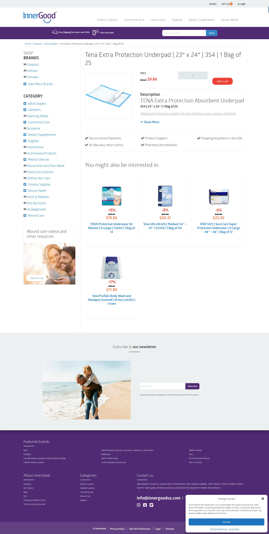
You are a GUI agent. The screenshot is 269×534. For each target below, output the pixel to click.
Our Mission (28, 488)
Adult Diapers (51, 43)
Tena (191, 454)
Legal (158, 528)
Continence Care (134, 20)
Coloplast (32, 64)
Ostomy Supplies (107, 20)
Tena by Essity (36, 203)
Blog (25, 492)
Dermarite (33, 128)
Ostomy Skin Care (38, 178)
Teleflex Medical (195, 450)
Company (27, 484)
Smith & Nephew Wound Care (113, 462)
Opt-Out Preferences (218, 529)
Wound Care (158, 20)
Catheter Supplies (87, 488)
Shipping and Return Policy (35, 500)
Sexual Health (229, 20)
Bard (26, 450)
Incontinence (34, 147)
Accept (226, 522)
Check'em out (36, 278)
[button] (262, 498)
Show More (151, 122)
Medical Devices (38, 159)
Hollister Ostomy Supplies (34, 462)
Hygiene (177, 20)
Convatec (32, 77)
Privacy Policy (234, 529)
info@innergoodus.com (159, 498)
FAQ (25, 496)
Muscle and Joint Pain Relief (45, 166)
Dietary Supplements (202, 20)
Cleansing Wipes (37, 116)
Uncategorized (36, 209)
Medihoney (105, 454)
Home (28, 43)
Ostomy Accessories (39, 172)
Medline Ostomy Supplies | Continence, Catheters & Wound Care (127, 450)
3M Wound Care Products (199, 458)
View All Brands (195, 462)
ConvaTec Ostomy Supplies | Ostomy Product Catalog (45, 458)
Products (37, 43)
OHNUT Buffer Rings (109, 458)
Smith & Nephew (37, 197)
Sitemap (169, 528)
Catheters (34, 110)
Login (242, 3)
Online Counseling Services (34, 504)
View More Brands (40, 84)
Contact (212, 3)
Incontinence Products (41, 153)
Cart (227, 3)
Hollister (32, 71)
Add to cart (222, 81)
